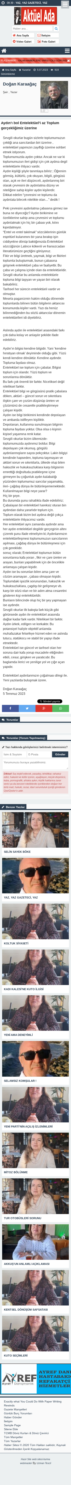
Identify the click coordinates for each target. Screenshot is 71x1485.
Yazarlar (26, 69)
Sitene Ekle (11, 1429)
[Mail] (46, 111)
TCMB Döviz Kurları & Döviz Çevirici (26, 1433)
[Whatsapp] (60, 708)
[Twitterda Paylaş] (27, 708)
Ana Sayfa (22, 35)
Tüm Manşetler (13, 1437)
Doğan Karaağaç (20, 84)
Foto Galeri (48, 41)
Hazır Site (26, 1459)
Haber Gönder (13, 1417)
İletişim (45, 35)
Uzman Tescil (44, 1463)
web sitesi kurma (41, 1459)
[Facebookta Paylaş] (10, 708)
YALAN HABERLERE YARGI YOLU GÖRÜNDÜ (43, 60)
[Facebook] (42, 111)
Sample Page (12, 1425)
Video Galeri (24, 41)
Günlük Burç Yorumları (18, 1413)
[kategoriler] (67, 51)
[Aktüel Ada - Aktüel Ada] (35, 15)
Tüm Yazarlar (12, 1441)
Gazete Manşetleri (15, 1409)
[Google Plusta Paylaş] (44, 708)
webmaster (26, 1463)
